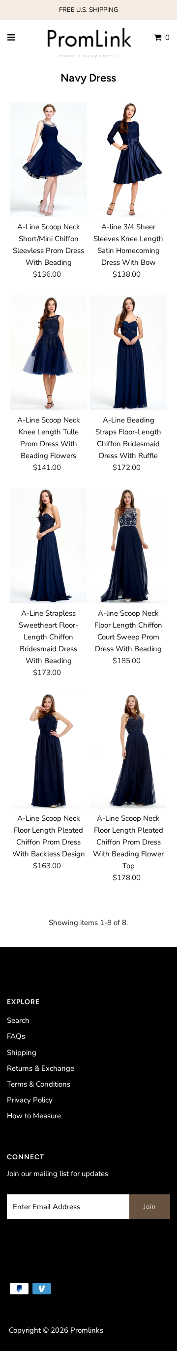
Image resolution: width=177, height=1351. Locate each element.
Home (68, 55)
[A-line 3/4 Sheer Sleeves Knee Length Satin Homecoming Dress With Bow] (128, 159)
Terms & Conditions (38, 1084)
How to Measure (34, 1116)
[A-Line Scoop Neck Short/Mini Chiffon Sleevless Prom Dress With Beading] (48, 159)
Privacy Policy (30, 1100)
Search (18, 1020)
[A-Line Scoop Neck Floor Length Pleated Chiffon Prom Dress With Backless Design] (48, 750)
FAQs (16, 1036)
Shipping (21, 1052)
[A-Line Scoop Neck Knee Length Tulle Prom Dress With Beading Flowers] (48, 352)
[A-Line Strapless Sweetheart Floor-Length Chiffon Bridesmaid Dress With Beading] (48, 545)
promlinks (86, 1330)
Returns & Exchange (40, 1068)
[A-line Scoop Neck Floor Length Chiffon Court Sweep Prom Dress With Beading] (128, 545)
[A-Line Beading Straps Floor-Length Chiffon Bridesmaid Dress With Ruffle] (128, 352)
